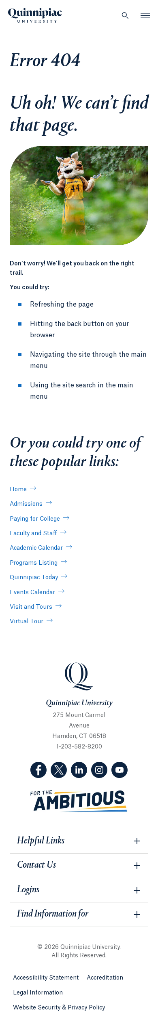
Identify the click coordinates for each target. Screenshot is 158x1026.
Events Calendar (32, 592)
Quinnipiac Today (34, 577)
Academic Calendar (36, 548)
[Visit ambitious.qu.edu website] (79, 801)
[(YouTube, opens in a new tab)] (119, 770)
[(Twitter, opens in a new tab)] (59, 770)
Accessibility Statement (46, 978)
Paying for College (35, 519)
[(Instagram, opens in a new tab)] (99, 770)
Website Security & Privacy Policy (59, 1008)
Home (18, 489)
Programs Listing (34, 563)
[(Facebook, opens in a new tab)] (38, 770)
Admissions (26, 504)
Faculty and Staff (33, 533)
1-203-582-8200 (79, 747)
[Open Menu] (145, 15)
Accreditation (105, 978)
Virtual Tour (26, 621)
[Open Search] (125, 15)
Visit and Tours (31, 607)
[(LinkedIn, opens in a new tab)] (79, 770)
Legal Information (38, 993)
